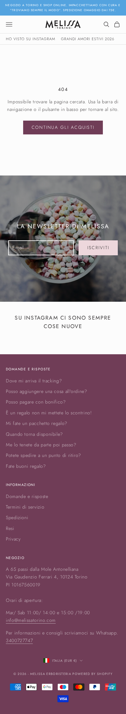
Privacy (13, 539)
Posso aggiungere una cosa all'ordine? (46, 391)
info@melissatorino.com (31, 620)
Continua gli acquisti (63, 127)
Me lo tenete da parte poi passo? (41, 444)
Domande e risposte (27, 496)
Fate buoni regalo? (26, 466)
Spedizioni (17, 517)
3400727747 (19, 640)
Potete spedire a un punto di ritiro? (43, 455)
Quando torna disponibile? (34, 434)
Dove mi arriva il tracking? (34, 380)
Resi (10, 528)
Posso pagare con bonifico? (36, 402)
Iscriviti (98, 247)
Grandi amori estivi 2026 (87, 39)
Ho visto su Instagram (30, 39)
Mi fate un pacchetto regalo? (36, 423)
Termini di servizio (25, 507)
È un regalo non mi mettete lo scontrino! (49, 412)
